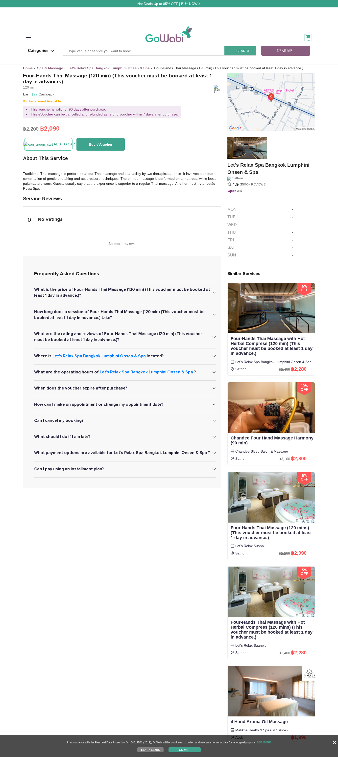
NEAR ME (284, 51)
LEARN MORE (150, 749)
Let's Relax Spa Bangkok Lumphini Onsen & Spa (99, 356)
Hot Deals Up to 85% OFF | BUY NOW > (168, 4)
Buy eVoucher (100, 144)
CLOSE (183, 749)
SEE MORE (264, 742)
